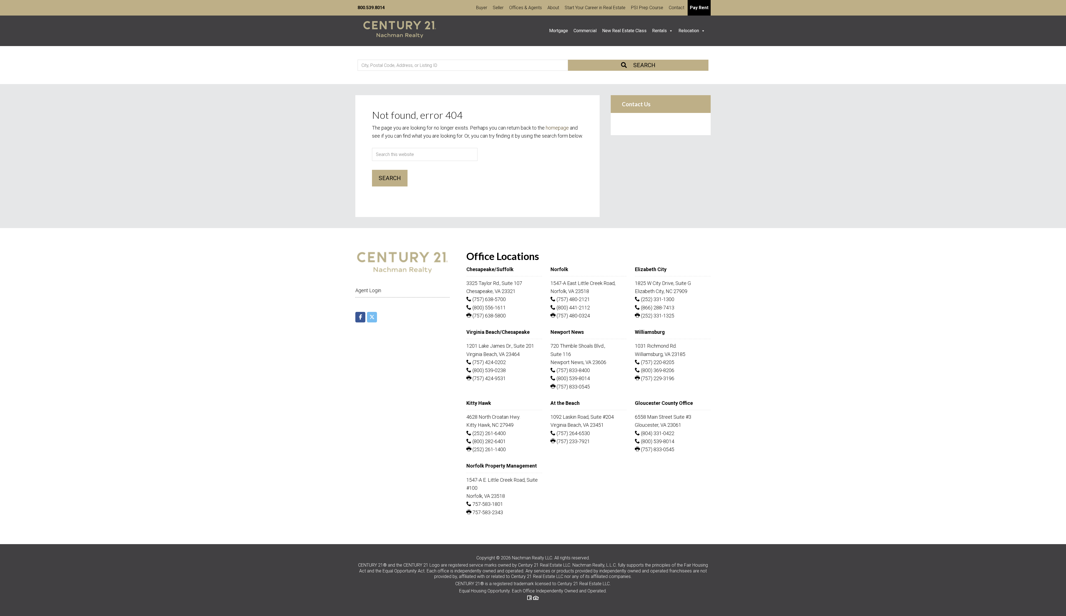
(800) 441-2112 (572, 307)
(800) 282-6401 (488, 441)
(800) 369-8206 (657, 370)
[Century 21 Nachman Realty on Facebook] (360, 317)
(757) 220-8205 (657, 362)
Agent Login (368, 290)
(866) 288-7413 (657, 307)
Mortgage (558, 30)
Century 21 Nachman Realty (400, 31)
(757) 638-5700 (488, 299)
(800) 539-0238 (488, 370)
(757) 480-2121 (572, 299)
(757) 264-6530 (572, 433)
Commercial (585, 30)
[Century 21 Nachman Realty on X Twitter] (372, 317)
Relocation (688, 30)
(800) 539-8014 (572, 378)
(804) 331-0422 (657, 433)
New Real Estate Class (624, 30)
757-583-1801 (487, 504)
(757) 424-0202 (488, 362)
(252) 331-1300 (657, 299)
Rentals (659, 30)
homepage (557, 128)
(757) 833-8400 (572, 370)
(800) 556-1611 (488, 307)
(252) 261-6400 (488, 433)
